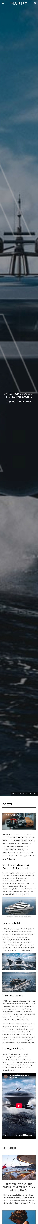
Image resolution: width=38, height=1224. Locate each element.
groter (21, 837)
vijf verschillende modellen (19, 881)
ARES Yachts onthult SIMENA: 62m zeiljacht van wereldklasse (19, 1187)
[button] (2, 3)
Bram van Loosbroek (25, 401)
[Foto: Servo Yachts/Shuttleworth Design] (19, 961)
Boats (7, 804)
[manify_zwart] (19, 3)
